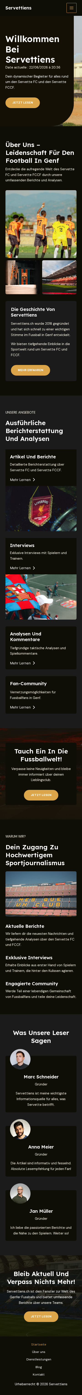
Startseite (38, 1344)
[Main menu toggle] (72, 8)
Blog (39, 1367)
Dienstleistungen (38, 1359)
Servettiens (18, 8)
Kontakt (39, 1374)
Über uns (38, 1352)
